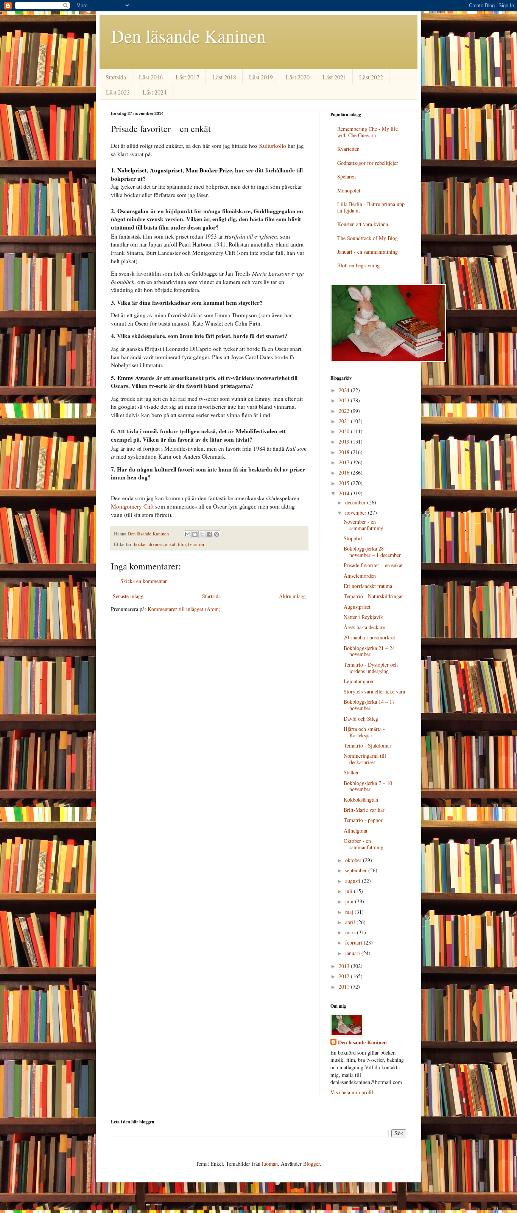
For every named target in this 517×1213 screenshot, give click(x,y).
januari (353, 953)
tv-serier (196, 544)
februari (354, 942)
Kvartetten (348, 148)
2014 (345, 493)
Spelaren (346, 176)
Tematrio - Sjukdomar (367, 745)
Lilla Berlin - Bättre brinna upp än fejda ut (371, 207)
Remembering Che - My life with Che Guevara (367, 132)
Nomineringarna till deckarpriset (365, 759)
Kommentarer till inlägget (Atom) (184, 609)
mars (351, 932)
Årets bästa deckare (364, 627)
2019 (345, 441)
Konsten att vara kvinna (362, 224)
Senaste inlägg (128, 596)
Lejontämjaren (359, 681)
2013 (345, 965)
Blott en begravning (358, 265)
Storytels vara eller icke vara (374, 691)
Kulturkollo (272, 145)
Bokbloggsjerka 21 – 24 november (369, 651)
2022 (345, 410)
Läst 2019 (261, 77)
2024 (345, 390)
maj (350, 911)
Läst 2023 (118, 92)
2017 (345, 462)
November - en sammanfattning (363, 525)
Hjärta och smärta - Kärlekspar (364, 732)
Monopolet (348, 190)
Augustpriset (357, 606)
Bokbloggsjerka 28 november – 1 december (372, 551)
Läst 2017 (187, 77)
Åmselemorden (360, 575)
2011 (345, 986)
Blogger (311, 1163)
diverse (156, 544)
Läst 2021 (334, 77)
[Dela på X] (202, 534)
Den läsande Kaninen (188, 35)
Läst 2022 (371, 77)
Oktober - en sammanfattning (363, 844)
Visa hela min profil (351, 1092)
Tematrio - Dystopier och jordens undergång (371, 668)
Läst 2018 (224, 77)
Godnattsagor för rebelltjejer (367, 162)
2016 (345, 472)
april (351, 922)
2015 (345, 483)
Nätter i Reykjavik (363, 616)
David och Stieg (361, 718)
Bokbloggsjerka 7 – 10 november (368, 786)
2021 (345, 421)
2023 (345, 400)
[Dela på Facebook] (209, 534)
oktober (354, 860)
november (356, 512)
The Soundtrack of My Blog (367, 238)
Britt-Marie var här (364, 809)
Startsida (116, 77)
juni (350, 901)
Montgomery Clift (132, 506)
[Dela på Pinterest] (216, 534)
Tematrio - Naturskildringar (373, 596)
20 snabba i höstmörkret (369, 637)
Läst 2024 (155, 92)
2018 (345, 452)
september (356, 870)
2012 (345, 976)
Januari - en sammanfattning (367, 251)
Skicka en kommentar (143, 581)
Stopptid (353, 538)
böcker (140, 544)
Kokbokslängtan (361, 799)
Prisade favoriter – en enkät (373, 565)
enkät (170, 544)
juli (349, 891)
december (356, 502)
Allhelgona (355, 830)
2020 (345, 431)
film (182, 544)
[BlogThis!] (195, 534)
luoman (270, 1163)
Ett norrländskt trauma (368, 585)
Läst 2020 (298, 77)
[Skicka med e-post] (188, 534)
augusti (353, 880)
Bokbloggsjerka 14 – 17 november (369, 705)
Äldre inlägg (292, 596)
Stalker (351, 772)
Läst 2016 (151, 77)
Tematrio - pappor (363, 820)
